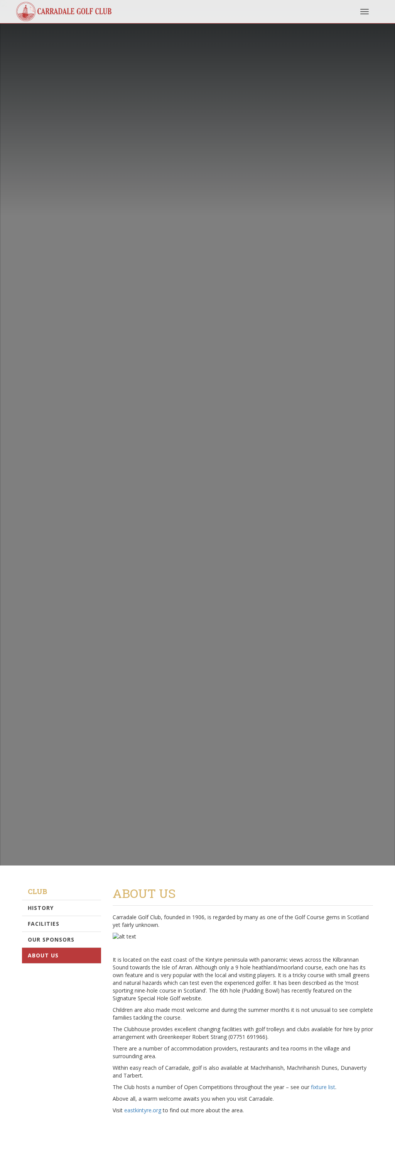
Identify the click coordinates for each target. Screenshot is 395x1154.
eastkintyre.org (142, 1110)
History (41, 907)
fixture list (323, 1087)
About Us (43, 955)
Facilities (43, 923)
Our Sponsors (51, 939)
